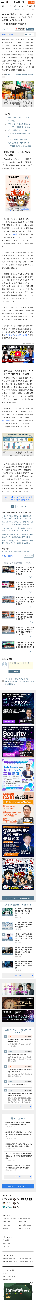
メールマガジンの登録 (9, 1218)
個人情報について (7, 1280)
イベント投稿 (6, 1246)
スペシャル (13, 6)
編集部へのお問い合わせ (9, 1258)
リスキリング (31, 6)
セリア (18, 335)
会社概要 (5, 1273)
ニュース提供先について (25, 1225)
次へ (22, 506)
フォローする (30, 34)
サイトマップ (6, 1225)
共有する (31, 29)
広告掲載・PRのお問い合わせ (17, 1186)
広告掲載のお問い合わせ (25, 1261)
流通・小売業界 (8, 35)
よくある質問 (6, 1222)
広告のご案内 (6, 1243)
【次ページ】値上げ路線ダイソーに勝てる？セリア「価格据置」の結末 (18, 498)
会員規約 (5, 1228)
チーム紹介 (5, 1240)
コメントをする (14, 671)
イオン (25, 335)
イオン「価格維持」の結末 (18, 139)
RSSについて (22, 1222)
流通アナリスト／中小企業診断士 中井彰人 (20, 74)
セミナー (4, 6)
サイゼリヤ (9, 335)
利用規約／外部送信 (24, 1218)
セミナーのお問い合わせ (9, 1261)
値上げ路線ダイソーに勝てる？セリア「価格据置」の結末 (19, 133)
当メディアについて (24, 1228)
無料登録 (31, 2)
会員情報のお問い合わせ (25, 1258)
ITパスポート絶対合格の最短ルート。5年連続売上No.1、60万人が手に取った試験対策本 (19, 681)
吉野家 (15, 234)
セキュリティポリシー (9, 1276)
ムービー (21, 6)
